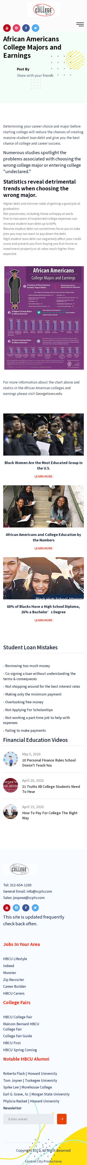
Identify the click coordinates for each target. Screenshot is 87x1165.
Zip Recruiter (13, 979)
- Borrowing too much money (26, 665)
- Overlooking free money (23, 701)
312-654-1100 (20, 884)
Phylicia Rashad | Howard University (31, 1100)
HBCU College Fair (17, 1016)
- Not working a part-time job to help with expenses (36, 720)
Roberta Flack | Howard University (30, 1073)
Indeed (8, 965)
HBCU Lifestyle (15, 958)
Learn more (44, 476)
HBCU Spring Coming (20, 1049)
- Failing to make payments (24, 730)
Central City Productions (43, 1161)
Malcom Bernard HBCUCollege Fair (21, 1026)
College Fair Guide (17, 1035)
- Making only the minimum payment (32, 694)
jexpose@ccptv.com (28, 897)
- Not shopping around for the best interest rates (41, 686)
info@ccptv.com (39, 891)
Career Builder (14, 986)
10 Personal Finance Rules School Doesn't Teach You (49, 762)
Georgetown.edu (49, 393)
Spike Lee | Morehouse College (27, 1087)
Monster (9, 972)
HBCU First (12, 1042)
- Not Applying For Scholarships (28, 709)
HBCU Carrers (13, 993)
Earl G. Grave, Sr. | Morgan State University (36, 1093)
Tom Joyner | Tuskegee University (30, 1080)
